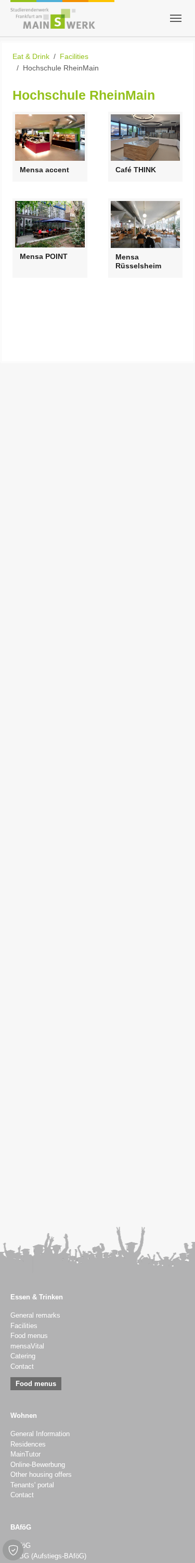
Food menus (29, 1336)
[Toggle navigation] (176, 18)
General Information (40, 1434)
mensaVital (27, 1346)
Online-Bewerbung (37, 1465)
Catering (22, 1356)
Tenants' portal (32, 1485)
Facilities (23, 1326)
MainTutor (25, 1454)
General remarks (35, 1315)
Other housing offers (41, 1474)
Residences (28, 1444)
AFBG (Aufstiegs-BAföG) (48, 1556)
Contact (22, 1366)
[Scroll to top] (174, 1542)
